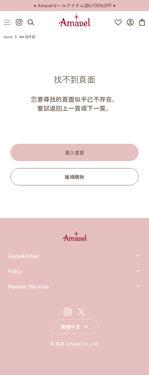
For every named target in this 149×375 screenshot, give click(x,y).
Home (7, 36)
